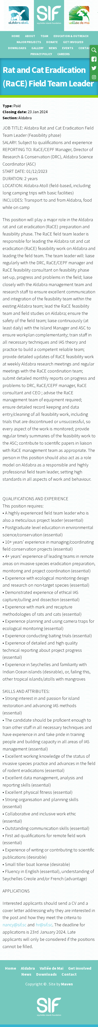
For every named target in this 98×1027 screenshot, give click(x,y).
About (30, 36)
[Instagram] (94, 76)
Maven (67, 983)
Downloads (17, 48)
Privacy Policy (41, 54)
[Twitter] (94, 67)
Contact (85, 48)
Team (44, 36)
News (53, 48)
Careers (63, 54)
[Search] (94, 49)
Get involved (73, 42)
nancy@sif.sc (14, 925)
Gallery (37, 48)
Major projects (29, 42)
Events (67, 48)
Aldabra (28, 968)
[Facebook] (94, 58)
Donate (52, 42)
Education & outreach (71, 36)
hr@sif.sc (44, 925)
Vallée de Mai (51, 968)
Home (16, 36)
